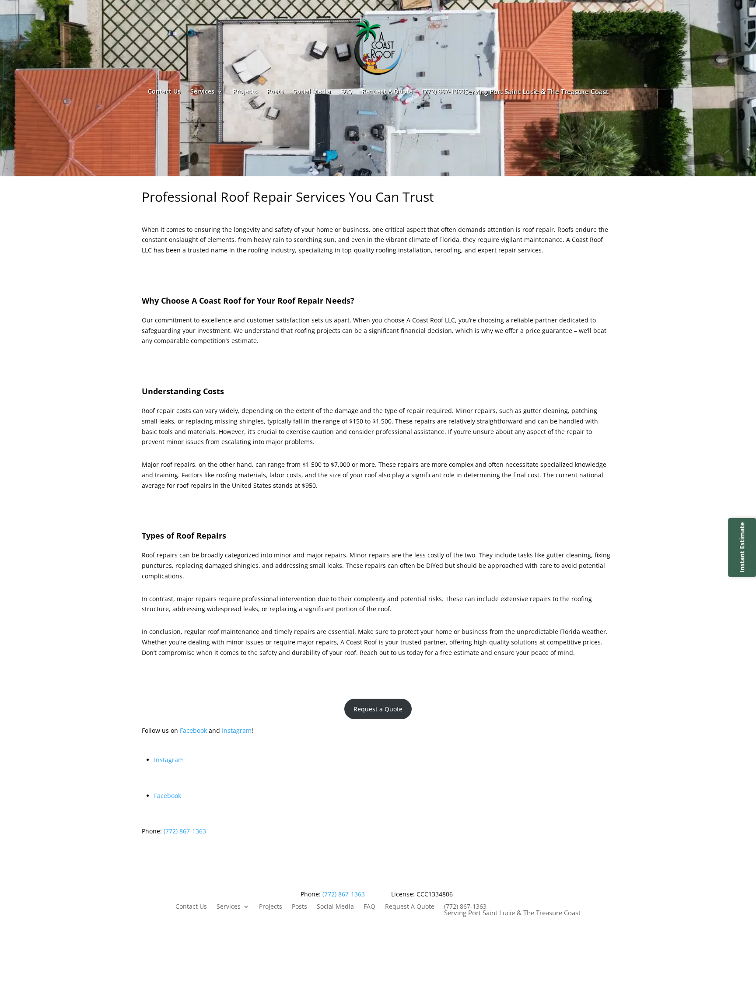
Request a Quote (378, 709)
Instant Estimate (742, 547)
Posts (275, 91)
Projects (245, 91)
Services (202, 91)
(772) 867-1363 (515, 91)
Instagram (237, 730)
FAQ (346, 91)
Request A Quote (387, 91)
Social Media (312, 91)
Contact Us (164, 91)
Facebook (194, 730)
